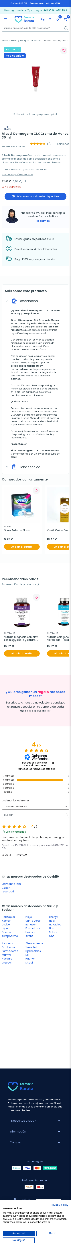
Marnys (6, 955)
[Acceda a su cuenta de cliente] (50, 19)
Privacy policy (59, 1205)
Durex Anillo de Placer (17, 530)
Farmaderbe (10, 951)
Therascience (34, 943)
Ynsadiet (31, 947)
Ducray (6, 932)
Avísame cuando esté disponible (37, 196)
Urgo (5, 928)
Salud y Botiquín (20, 40)
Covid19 (36, 40)
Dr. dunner (8, 947)
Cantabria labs (11, 884)
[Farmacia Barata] (24, 19)
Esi (27, 955)
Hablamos (43, 221)
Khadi (29, 962)
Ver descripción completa (17, 174)
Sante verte (33, 921)
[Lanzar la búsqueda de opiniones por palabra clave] (66, 815)
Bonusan (31, 924)
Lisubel (6, 924)
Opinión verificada (15, 831)
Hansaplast (9, 917)
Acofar (6, 921)
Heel (52, 921)
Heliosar (30, 932)
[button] (65, 19)
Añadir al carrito (22, 546)
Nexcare (7, 958)
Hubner (30, 958)
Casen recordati (8, 889)
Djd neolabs (33, 951)
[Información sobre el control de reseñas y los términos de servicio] (53, 763)
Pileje (28, 917)
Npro (52, 928)
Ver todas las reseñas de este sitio (36, 769)
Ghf (51, 936)
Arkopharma (10, 936)
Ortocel (6, 962)
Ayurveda (8, 943)
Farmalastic (33, 928)
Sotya (53, 932)
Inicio (5, 40)
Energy (53, 917)
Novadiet (55, 924)
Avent (29, 936)
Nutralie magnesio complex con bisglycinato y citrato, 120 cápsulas (21, 639)
